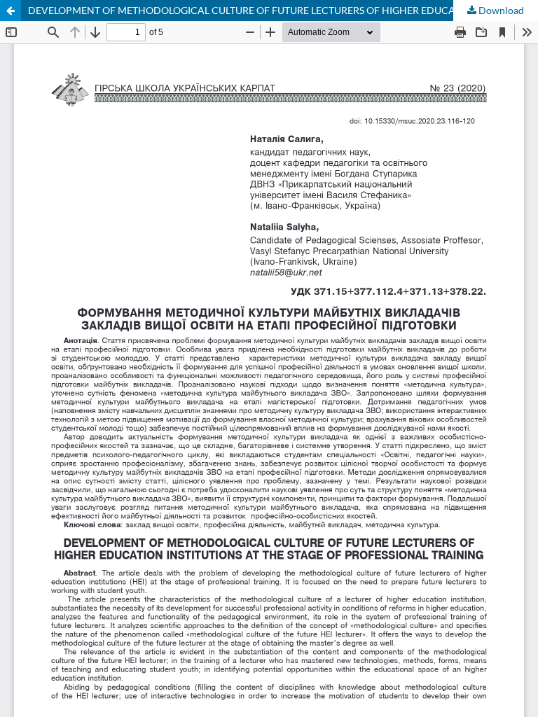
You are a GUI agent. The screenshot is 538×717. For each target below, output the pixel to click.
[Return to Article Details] (10, 10)
